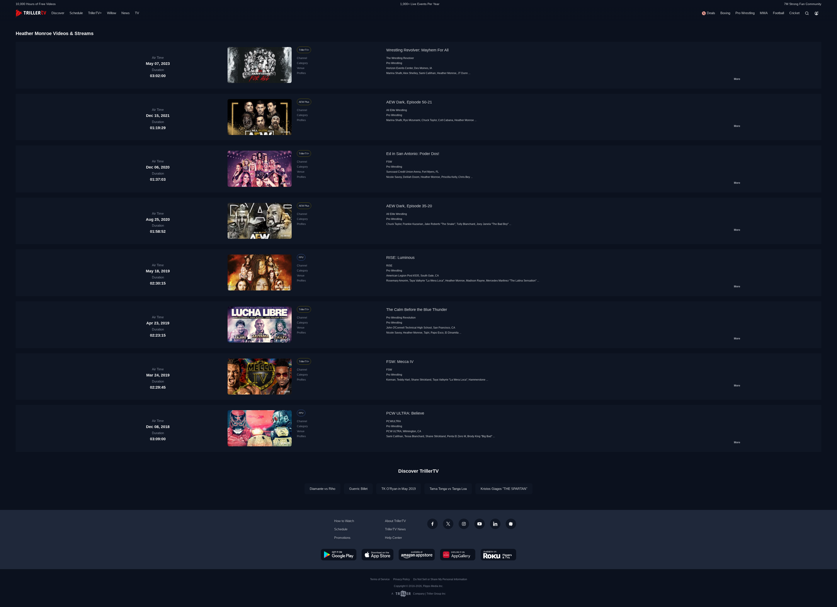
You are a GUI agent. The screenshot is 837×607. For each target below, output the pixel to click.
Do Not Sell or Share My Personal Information (440, 579)
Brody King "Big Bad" (479, 436)
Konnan (391, 379)
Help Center (393, 538)
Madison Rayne (475, 280)
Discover (57, 13)
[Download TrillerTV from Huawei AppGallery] (457, 554)
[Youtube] (479, 524)
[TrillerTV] (31, 13)
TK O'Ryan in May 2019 (398, 489)
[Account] (816, 13)
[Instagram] (464, 524)
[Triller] (511, 524)
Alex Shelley (410, 73)
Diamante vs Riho (322, 489)
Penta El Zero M (456, 436)
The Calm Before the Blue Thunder (416, 309)
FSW (389, 161)
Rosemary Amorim (397, 280)
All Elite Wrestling (396, 110)
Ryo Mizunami (411, 120)
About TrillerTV (395, 521)
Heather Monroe (446, 73)
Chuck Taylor (429, 120)
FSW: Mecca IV (399, 361)
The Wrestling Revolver (400, 58)
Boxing (725, 13)
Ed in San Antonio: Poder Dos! (412, 154)
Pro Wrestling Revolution (401, 317)
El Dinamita (452, 332)
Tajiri (426, 332)
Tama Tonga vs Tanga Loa (448, 489)
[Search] (807, 13)
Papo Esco (437, 332)
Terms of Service (380, 579)
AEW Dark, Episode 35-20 (409, 206)
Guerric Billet (358, 489)
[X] (448, 524)
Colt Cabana (445, 120)
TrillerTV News (395, 529)
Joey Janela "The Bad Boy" (492, 224)
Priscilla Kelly (449, 177)
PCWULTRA (393, 421)
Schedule (76, 13)
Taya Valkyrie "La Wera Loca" (426, 280)
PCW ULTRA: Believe (405, 413)
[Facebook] (432, 524)
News (125, 13)
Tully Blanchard (466, 224)
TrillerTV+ (95, 13)
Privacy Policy (401, 579)
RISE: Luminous (400, 257)
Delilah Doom (411, 177)
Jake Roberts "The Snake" (439, 224)
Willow (111, 13)
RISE (389, 265)
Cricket (794, 13)
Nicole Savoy (394, 177)
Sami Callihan (427, 73)
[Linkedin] (495, 524)
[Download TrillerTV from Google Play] (338, 554)
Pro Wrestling (745, 13)
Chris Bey (464, 177)
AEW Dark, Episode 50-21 (409, 102)
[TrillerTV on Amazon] (417, 554)
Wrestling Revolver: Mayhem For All (417, 50)
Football (778, 13)
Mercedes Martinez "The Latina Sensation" (511, 280)
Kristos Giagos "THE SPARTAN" (504, 489)
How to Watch (344, 521)
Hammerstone (477, 379)
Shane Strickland (421, 379)
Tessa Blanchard (414, 436)
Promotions (342, 538)
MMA (764, 13)
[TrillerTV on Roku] (498, 554)
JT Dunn (463, 73)
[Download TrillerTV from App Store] (377, 554)
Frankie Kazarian (413, 224)
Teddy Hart (403, 379)
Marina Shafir (394, 73)
